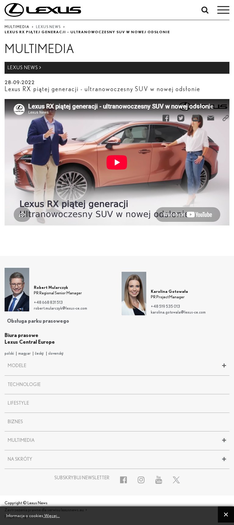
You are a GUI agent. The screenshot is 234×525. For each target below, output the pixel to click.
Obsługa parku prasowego (38, 321)
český (39, 354)
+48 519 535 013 (165, 307)
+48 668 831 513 (48, 303)
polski (9, 354)
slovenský (56, 354)
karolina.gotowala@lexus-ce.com (178, 312)
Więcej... (51, 515)
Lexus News (23, 67)
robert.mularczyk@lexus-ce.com (60, 308)
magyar (24, 354)
